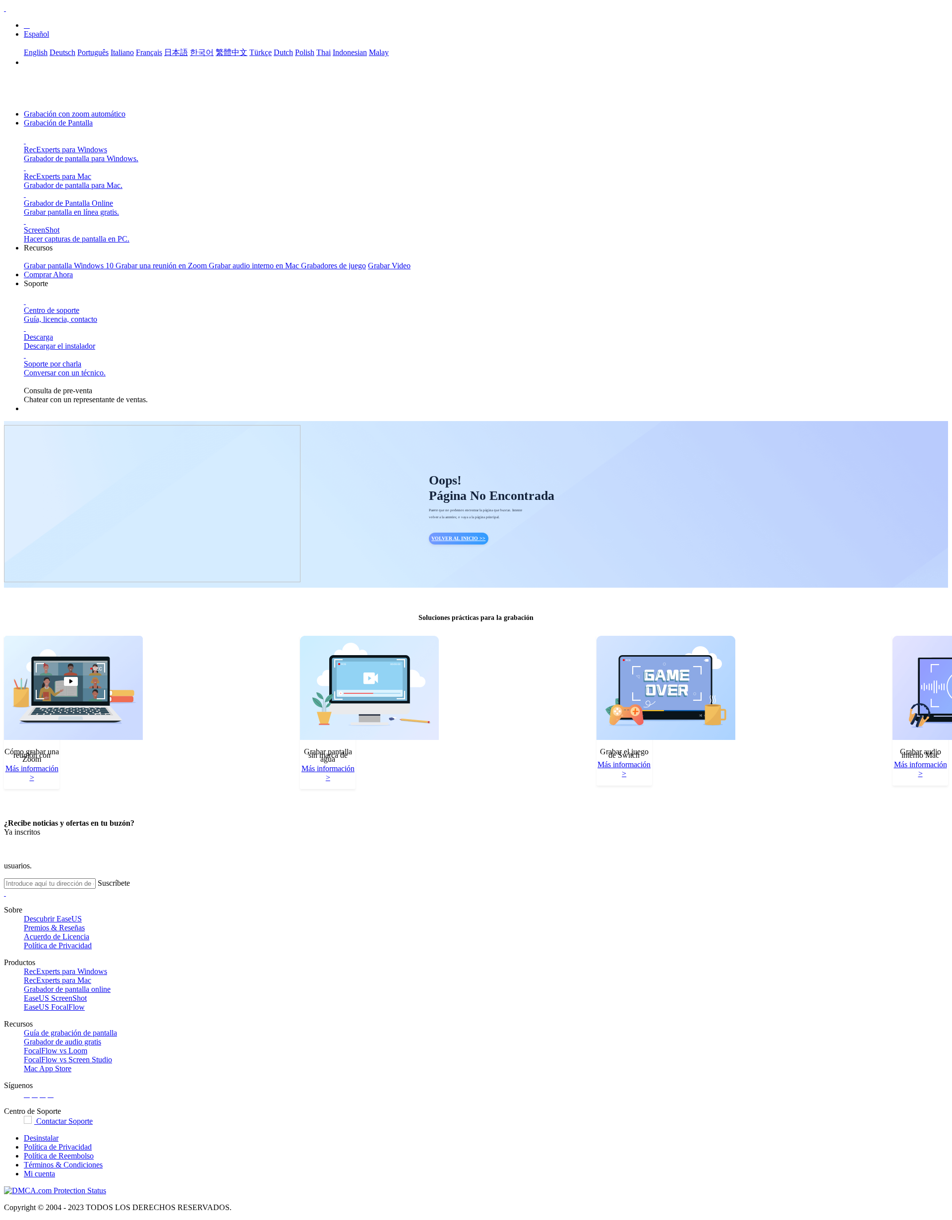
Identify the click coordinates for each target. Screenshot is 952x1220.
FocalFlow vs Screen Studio (68, 1059)
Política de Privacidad (58, 945)
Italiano (122, 52)
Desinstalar (41, 1138)
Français (149, 52)
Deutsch (62, 52)
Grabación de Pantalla (58, 123)
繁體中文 (231, 52)
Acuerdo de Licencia (56, 936)
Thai (323, 52)
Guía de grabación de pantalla (70, 1033)
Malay (379, 52)
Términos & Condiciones (63, 1164)
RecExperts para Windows (65, 971)
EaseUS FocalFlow (54, 1007)
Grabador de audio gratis (62, 1041)
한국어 (202, 52)
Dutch (283, 52)
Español (36, 34)
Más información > (32, 773)
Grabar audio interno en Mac (255, 265)
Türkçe (260, 52)
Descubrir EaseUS (53, 919)
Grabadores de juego (333, 265)
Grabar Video (389, 265)
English (36, 52)
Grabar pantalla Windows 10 (70, 265)
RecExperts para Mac (57, 980)
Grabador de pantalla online (67, 989)
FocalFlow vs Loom (55, 1050)
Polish (304, 52)
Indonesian (350, 52)
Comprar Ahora (48, 274)
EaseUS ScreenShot (55, 998)
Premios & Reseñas (54, 927)
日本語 (176, 52)
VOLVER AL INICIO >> (458, 538)
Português (93, 52)
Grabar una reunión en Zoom (162, 265)
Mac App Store (47, 1068)
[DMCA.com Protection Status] (55, 1190)
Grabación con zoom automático (74, 114)
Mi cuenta (39, 1173)
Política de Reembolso (59, 1156)
